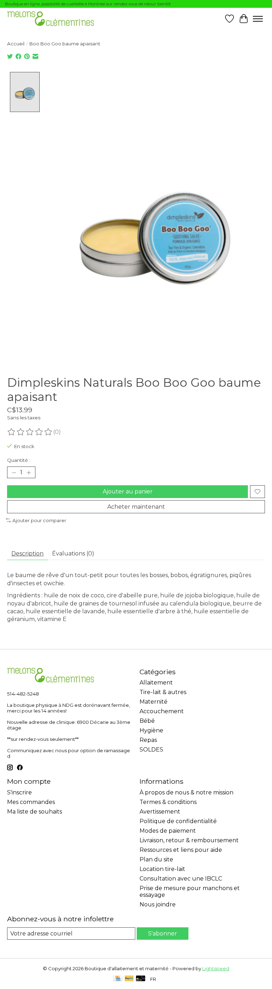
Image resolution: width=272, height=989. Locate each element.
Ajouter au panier (128, 491)
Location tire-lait (162, 869)
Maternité (154, 701)
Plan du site (156, 859)
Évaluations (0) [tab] (73, 553)
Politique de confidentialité (178, 821)
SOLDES (151, 749)
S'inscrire (19, 792)
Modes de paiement (168, 830)
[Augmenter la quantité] (28, 472)
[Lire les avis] (30, 432)
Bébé (147, 720)
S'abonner (162, 933)
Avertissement (160, 811)
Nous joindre (158, 904)
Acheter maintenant (136, 506)
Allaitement (156, 682)
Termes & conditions (168, 802)
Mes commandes (31, 802)
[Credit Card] (117, 979)
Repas (148, 740)
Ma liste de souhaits (34, 811)
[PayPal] (129, 979)
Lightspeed (215, 968)
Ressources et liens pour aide (181, 849)
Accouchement (162, 711)
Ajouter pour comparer (39, 520)
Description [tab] (27, 553)
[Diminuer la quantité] (13, 472)
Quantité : (18, 460)
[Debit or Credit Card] (140, 979)
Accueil (15, 43)
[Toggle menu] (258, 19)
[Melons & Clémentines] (50, 18)
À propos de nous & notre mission (186, 792)
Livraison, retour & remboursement (189, 840)
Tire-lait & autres (163, 692)
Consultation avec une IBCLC (181, 878)
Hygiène (151, 730)
